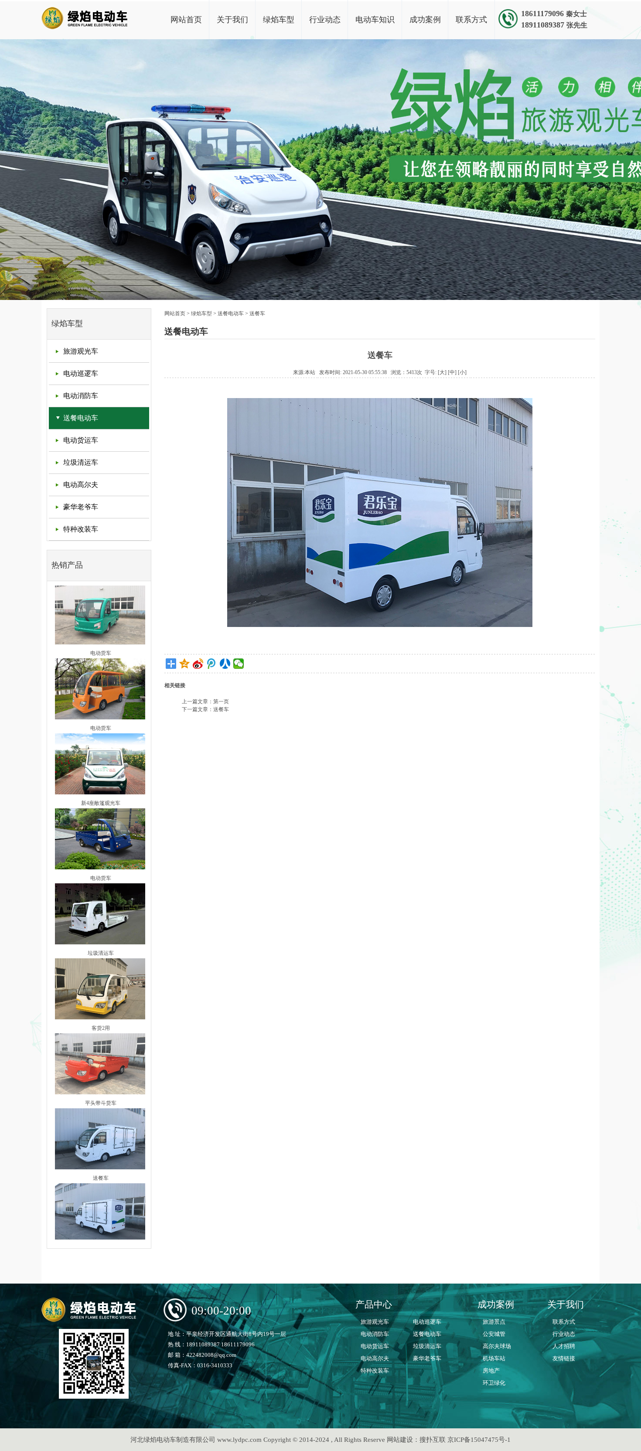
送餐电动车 (80, 418)
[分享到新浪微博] (198, 663)
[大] (442, 372)
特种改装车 (80, 529)
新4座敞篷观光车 (100, 774)
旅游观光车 (80, 351)
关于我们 (232, 19)
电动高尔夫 (80, 484)
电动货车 (100, 624)
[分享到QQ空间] (184, 663)
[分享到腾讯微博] (211, 663)
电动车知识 (375, 19)
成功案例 (425, 19)
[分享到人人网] (225, 663)
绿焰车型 (278, 19)
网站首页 (186, 19)
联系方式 (471, 19)
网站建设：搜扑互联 (416, 1439)
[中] (452, 372)
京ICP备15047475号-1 (479, 1439)
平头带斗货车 (100, 1074)
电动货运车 (80, 440)
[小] (462, 372)
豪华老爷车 (80, 507)
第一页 (221, 701)
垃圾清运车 (80, 462)
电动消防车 (80, 395)
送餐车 (101, 1149)
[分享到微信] (238, 663)
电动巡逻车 (80, 373)
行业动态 (325, 19)
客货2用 (101, 999)
